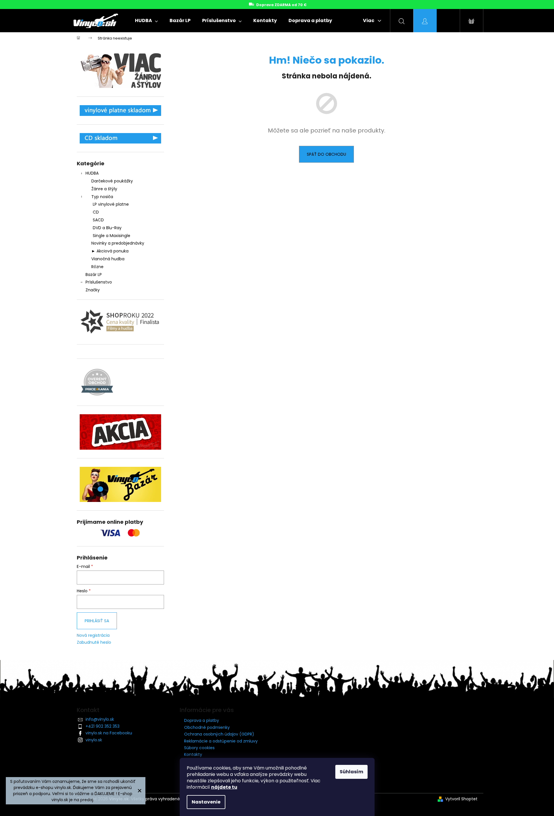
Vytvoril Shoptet (461, 799)
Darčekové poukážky (112, 181)
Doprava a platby (201, 720)
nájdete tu (224, 787)
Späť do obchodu (326, 154)
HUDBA (92, 173)
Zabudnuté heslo (94, 642)
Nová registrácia (93, 635)
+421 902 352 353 (102, 726)
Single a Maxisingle (111, 235)
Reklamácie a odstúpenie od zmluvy (221, 741)
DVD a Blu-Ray (107, 228)
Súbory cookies (199, 748)
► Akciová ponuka (110, 251)
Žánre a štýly (104, 189)
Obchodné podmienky (207, 727)
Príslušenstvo (98, 282)
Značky (92, 290)
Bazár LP (93, 274)
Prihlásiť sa (97, 621)
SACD (98, 220)
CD (96, 212)
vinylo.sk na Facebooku (108, 733)
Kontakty (193, 754)
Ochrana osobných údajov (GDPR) (219, 734)
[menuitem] (146, 20)
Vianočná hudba (107, 259)
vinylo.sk (93, 740)
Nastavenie (206, 802)
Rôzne (97, 267)
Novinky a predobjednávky (117, 243)
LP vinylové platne (111, 204)
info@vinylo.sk (99, 719)
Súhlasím (351, 771)
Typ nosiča (102, 197)
